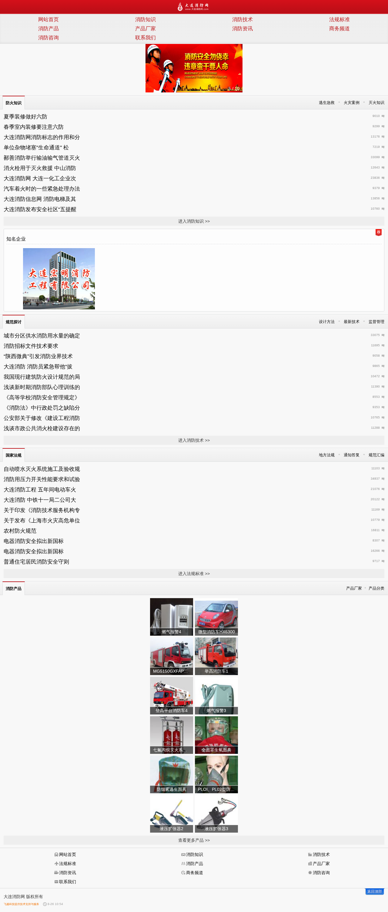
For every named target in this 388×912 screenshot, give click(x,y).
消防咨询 (48, 38)
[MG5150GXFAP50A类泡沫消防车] (171, 656)
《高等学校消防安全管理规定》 (42, 397)
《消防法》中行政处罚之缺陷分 (42, 408)
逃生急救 (327, 102)
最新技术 (352, 321)
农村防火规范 (20, 531)
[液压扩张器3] (216, 813)
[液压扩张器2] (171, 813)
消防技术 (242, 19)
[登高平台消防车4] (171, 695)
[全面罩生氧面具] (216, 734)
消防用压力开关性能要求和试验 (42, 479)
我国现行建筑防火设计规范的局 (42, 377)
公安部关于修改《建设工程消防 (42, 418)
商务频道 (339, 29)
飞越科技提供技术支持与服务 (21, 904)
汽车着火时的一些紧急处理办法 (42, 189)
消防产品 (48, 29)
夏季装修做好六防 (25, 117)
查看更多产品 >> (194, 840)
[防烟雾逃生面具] (171, 774)
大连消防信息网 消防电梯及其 (40, 199)
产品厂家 (145, 29)
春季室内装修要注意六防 (34, 127)
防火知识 (14, 103)
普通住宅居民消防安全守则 (36, 562)
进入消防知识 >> (194, 221)
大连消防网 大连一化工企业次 (40, 178)
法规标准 (339, 19)
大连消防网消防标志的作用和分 (42, 137)
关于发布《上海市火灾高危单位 (42, 521)
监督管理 (376, 321)
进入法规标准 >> (194, 573)
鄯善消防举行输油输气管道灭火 (42, 158)
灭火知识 (376, 102)
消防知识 (145, 19)
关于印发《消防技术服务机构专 (42, 510)
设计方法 (327, 321)
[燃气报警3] (216, 695)
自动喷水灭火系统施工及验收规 (42, 469)
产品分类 (376, 588)
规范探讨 (14, 322)
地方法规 (327, 455)
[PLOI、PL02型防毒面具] (216, 774)
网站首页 (48, 19)
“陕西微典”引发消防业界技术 (38, 356)
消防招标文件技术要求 (31, 346)
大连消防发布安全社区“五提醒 (40, 209)
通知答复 (352, 455)
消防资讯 (242, 29)
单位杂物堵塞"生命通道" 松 (36, 148)
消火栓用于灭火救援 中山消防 (40, 168)
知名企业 (16, 238)
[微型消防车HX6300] (216, 616)
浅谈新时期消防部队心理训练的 (42, 387)
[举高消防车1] (216, 656)
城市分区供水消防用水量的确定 (42, 336)
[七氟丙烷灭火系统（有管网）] (171, 734)
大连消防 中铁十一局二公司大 (40, 500)
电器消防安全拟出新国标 (34, 541)
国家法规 (14, 455)
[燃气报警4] (171, 616)
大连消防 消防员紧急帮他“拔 (38, 367)
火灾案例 (352, 102)
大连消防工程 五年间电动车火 (40, 490)
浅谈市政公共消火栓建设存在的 (42, 428)
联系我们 (145, 38)
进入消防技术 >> (194, 440)
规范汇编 (376, 455)
